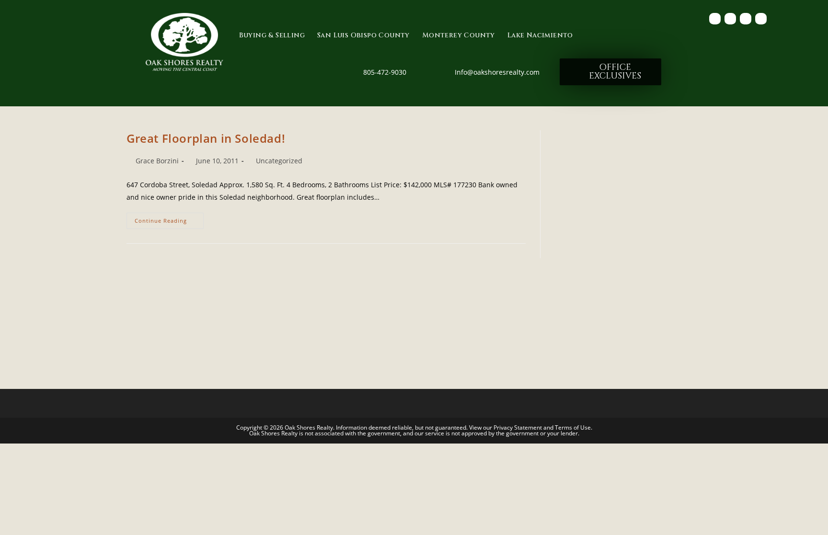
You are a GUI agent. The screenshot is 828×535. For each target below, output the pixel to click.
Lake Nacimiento (540, 35)
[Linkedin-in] (745, 18)
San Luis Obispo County (363, 35)
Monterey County (458, 35)
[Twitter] (730, 18)
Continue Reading (169, 218)
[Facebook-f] (715, 18)
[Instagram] (761, 18)
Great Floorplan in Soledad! (205, 138)
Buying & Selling (272, 35)
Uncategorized (279, 160)
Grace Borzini (157, 160)
